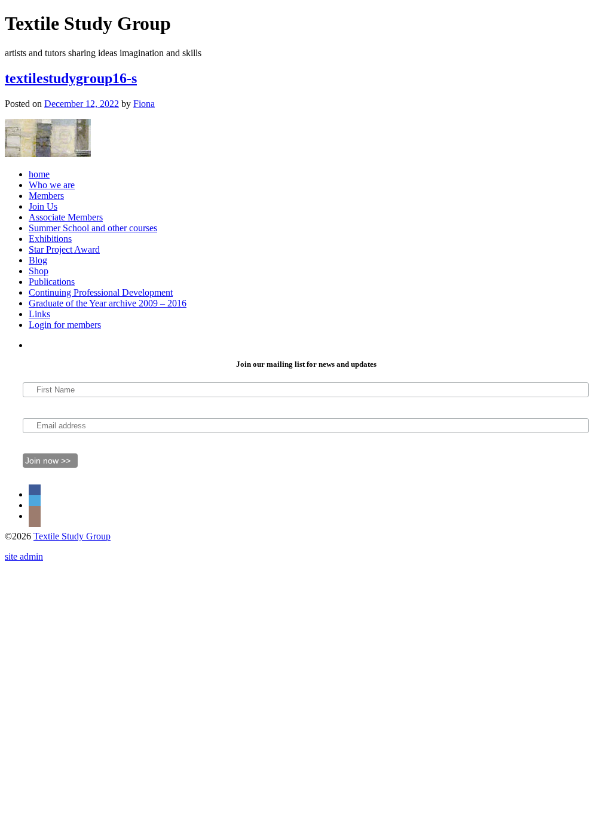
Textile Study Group (72, 536)
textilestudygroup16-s (71, 78)
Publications (52, 282)
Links (39, 314)
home (39, 174)
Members (46, 196)
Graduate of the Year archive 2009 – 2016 (107, 303)
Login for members (65, 325)
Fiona (144, 104)
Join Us (43, 206)
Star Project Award (64, 249)
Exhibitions (50, 239)
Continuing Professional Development (101, 292)
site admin (24, 556)
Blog (38, 260)
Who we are (52, 185)
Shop (38, 271)
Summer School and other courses (93, 228)
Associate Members (66, 217)
